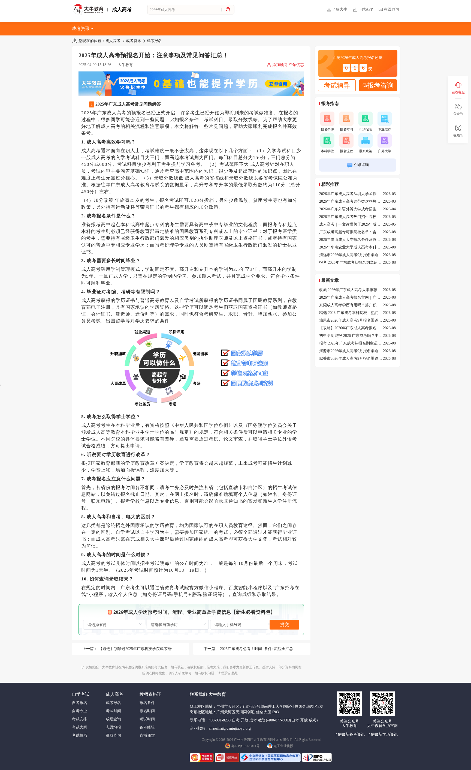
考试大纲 (79, 727)
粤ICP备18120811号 (245, 746)
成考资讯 (80, 28)
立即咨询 (361, 165)
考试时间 (113, 711)
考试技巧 (79, 735)
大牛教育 (125, 65)
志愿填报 (113, 727)
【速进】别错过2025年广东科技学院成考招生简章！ (142, 649)
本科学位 (327, 151)
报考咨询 (380, 85)
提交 (284, 624)
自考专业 (79, 711)
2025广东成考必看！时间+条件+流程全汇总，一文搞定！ (268, 649)
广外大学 (384, 151)
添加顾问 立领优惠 (288, 65)
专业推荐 (384, 129)
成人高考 (122, 9)
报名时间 (346, 129)
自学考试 (80, 694)
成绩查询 (113, 719)
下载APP (365, 9)
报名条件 (327, 129)
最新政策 (365, 151)
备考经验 (147, 727)
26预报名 (365, 129)
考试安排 (79, 719)
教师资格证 (150, 694)
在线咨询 (391, 9)
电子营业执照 (283, 746)
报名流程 (346, 151)
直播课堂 (147, 735)
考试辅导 (337, 85)
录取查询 (113, 735)
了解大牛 (339, 9)
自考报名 (79, 703)
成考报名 (154, 41)
